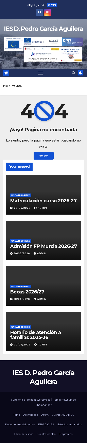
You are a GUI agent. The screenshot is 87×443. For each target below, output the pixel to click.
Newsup (67, 399)
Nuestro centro (46, 434)
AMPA (45, 414)
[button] (73, 73)
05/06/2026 (22, 207)
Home (16, 414)
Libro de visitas (23, 434)
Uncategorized (20, 195)
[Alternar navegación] (40, 73)
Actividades (30, 414)
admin (42, 207)
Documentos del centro (20, 424)
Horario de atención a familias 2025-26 (35, 334)
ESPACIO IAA (46, 424)
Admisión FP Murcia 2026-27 (43, 246)
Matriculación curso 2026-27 (43, 201)
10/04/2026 (22, 298)
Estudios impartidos (69, 424)
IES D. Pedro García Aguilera (43, 29)
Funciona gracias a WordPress (31, 399)
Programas (66, 434)
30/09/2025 (22, 344)
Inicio (6, 86)
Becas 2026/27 (27, 292)
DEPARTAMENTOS (63, 414)
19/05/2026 (22, 253)
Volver (43, 155)
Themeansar (43, 404)
